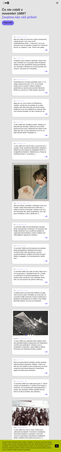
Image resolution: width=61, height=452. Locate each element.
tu (7, 447)
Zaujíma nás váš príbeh (19, 17)
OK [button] (57, 446)
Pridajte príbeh (7, 22)
